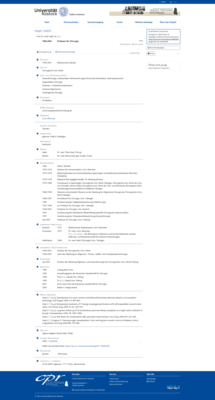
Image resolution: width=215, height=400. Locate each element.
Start (163, 1)
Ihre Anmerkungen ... (157, 48)
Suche (120, 22)
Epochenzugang (95, 22)
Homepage (151, 378)
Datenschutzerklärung (118, 381)
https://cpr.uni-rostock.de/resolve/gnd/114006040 (87, 346)
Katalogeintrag (44, 52)
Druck (151, 53)
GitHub (151, 381)
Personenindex (71, 22)
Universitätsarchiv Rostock (83, 378)
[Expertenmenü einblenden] (178, 53)
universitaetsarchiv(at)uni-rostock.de (89, 390)
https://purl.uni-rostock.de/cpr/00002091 (164, 39)
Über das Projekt (168, 22)
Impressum (114, 378)
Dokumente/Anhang (66, 52)
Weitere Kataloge (144, 22)
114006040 (52, 341)
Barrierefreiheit (115, 384)
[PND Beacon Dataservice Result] (140, 342)
